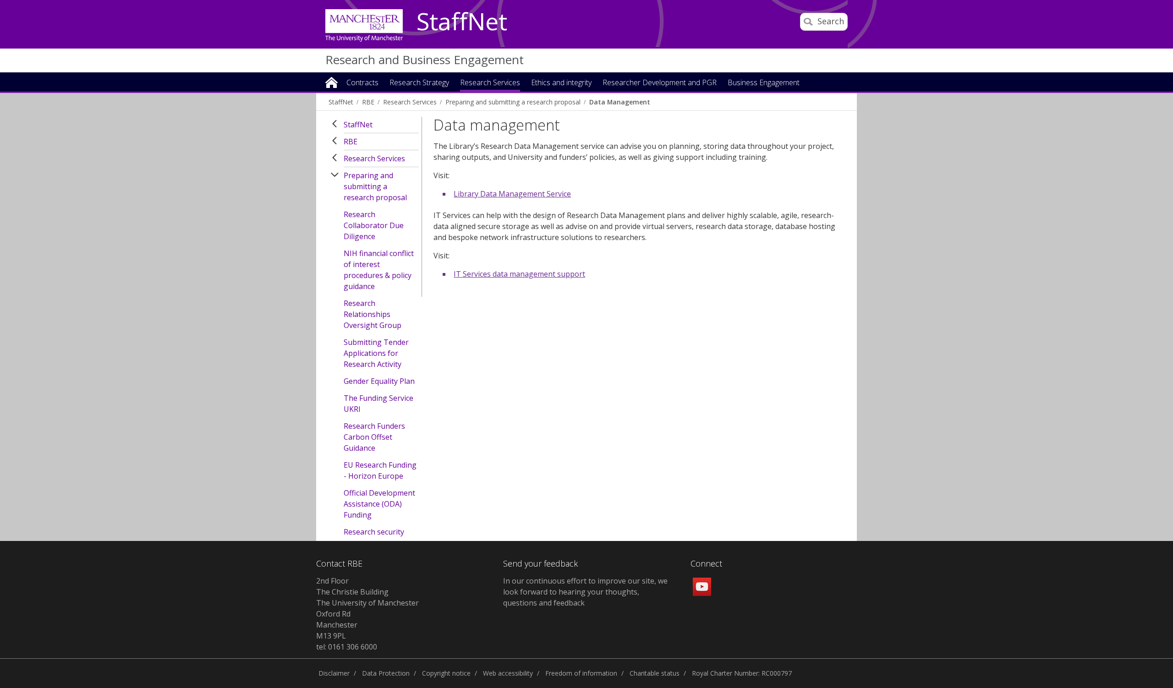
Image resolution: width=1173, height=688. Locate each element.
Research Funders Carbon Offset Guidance (374, 437)
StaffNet (462, 22)
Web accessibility (508, 673)
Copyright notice (446, 673)
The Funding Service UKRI (378, 403)
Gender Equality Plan (379, 381)
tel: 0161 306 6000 (346, 647)
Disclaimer (334, 673)
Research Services (410, 102)
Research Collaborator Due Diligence (374, 225)
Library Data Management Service (512, 194)
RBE (368, 102)
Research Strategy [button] (419, 83)
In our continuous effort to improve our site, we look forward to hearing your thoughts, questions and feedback (585, 592)
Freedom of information (581, 673)
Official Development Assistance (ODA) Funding (379, 504)
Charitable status (655, 673)
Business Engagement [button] (764, 83)
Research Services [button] (490, 83)
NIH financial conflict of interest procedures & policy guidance (379, 269)
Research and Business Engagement (424, 59)
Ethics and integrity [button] (561, 83)
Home (331, 82)
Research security (374, 532)
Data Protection (386, 673)
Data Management (619, 102)
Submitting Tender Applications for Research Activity (376, 353)
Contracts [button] (362, 83)
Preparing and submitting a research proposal (513, 102)
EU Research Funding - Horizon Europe (380, 470)
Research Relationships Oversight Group (372, 314)
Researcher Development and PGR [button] (660, 83)
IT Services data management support (519, 274)
